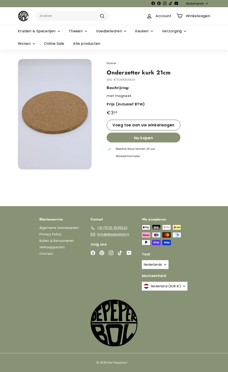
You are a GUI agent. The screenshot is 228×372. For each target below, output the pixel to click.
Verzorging (172, 31)
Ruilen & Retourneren (56, 240)
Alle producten (86, 43)
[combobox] (72, 16)
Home (111, 63)
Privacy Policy (50, 234)
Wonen (25, 43)
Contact (46, 253)
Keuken (142, 31)
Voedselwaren (109, 31)
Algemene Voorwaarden (59, 228)
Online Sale (54, 43)
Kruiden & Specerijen (37, 31)
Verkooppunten (52, 247)
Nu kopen (143, 138)
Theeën (76, 31)
